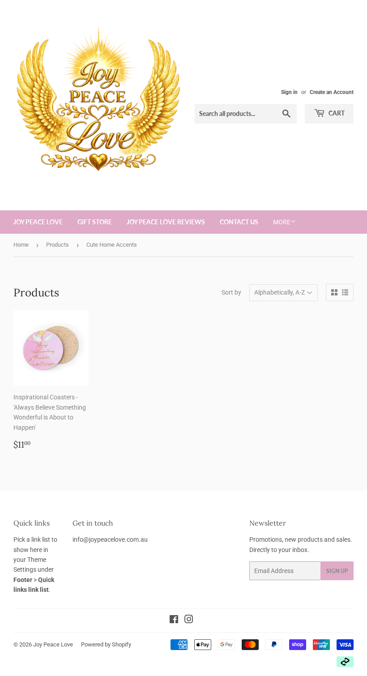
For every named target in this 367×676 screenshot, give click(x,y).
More (281, 222)
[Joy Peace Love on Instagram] (188, 620)
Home (21, 244)
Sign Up (337, 571)
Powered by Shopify (106, 644)
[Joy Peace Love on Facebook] (174, 620)
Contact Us (239, 222)
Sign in (289, 92)
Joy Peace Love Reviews (166, 222)
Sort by (231, 292)
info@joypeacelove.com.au (110, 539)
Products (57, 244)
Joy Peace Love (38, 222)
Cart (336, 113)
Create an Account (332, 92)
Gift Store (94, 222)
